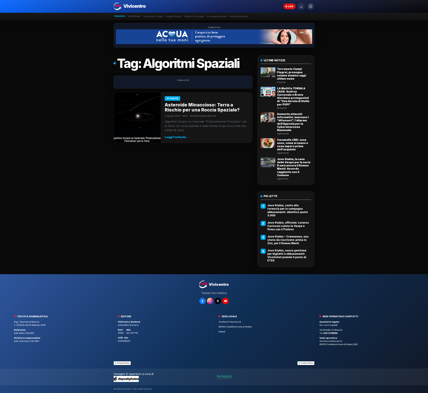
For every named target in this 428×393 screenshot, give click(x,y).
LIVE (290, 6)
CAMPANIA (134, 16)
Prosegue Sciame (217, 16)
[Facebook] (202, 301)
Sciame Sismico (239, 16)
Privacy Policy (123, 363)
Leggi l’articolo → (177, 137)
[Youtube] (225, 301)
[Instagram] (210, 301)
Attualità (172, 98)
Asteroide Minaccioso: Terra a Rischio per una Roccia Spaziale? (202, 107)
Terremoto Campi (153, 16)
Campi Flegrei (173, 16)
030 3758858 (330, 333)
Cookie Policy (307, 363)
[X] (218, 301)
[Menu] (310, 6)
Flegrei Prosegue (194, 16)
